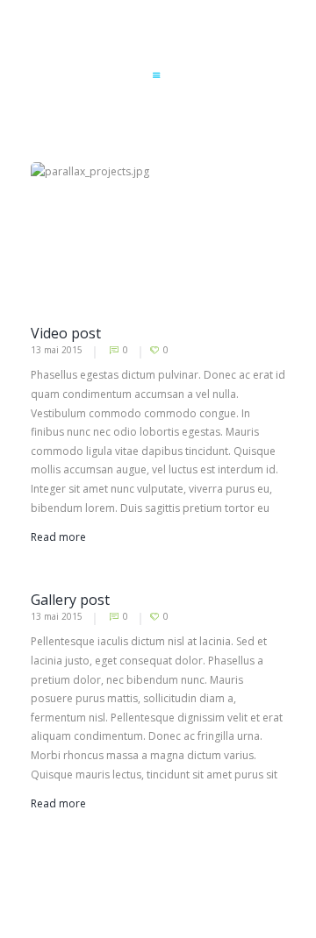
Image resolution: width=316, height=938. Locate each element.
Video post (66, 333)
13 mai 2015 (57, 350)
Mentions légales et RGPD (222, 917)
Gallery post (70, 599)
